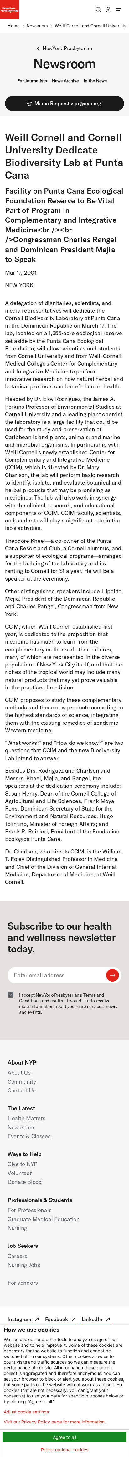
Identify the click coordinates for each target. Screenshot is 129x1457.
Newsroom (37, 26)
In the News (95, 81)
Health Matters (26, 1118)
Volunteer (20, 1173)
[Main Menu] (118, 9)
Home (14, 26)
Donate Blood (25, 1181)
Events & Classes (29, 1136)
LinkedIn (96, 1320)
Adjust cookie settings (26, 1411)
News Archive (65, 81)
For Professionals (29, 1210)
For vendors (23, 1282)
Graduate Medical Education (44, 1219)
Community (22, 1081)
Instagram (24, 1320)
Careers (17, 1256)
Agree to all (64, 1437)
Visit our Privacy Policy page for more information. (55, 1421)
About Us (19, 1072)
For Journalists (32, 81)
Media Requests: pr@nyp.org (67, 103)
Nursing (17, 1227)
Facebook (61, 1320)
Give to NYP (22, 1164)
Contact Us (21, 1090)
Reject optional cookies (64, 1449)
